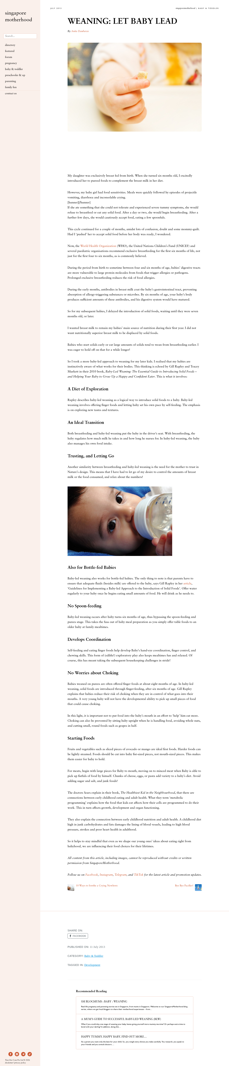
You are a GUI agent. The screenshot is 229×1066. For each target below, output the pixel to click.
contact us (11, 93)
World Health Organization (98, 246)
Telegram (120, 875)
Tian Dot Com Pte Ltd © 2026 (17, 1060)
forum (8, 57)
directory (10, 45)
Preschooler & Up (15, 75)
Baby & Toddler (14, 69)
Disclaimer (9, 1063)
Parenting (10, 81)
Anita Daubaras (80, 31)
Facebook (91, 875)
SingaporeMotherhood (18, 17)
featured (9, 51)
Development (92, 965)
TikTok (138, 875)
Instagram (106, 875)
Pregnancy (11, 63)
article (187, 583)
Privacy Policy (20, 1063)
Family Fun (11, 87)
